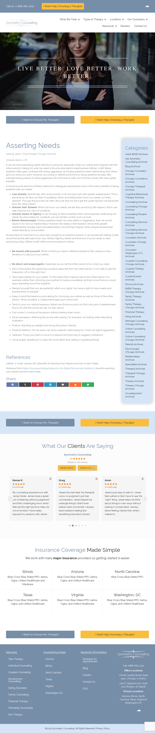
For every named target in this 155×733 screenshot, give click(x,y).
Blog (85, 668)
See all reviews (67, 468)
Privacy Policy (103, 728)
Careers (87, 675)
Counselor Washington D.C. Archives (134, 253)
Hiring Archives (133, 316)
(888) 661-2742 (136, 665)
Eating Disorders (17, 688)
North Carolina (53, 672)
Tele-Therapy (15, 659)
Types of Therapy (93, 19)
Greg (62, 480)
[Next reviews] (144, 498)
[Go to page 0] (70, 525)
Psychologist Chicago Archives (39, 154)
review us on (86, 468)
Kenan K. (18, 480)
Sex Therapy (15, 714)
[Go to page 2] (76, 525)
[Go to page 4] (82, 525)
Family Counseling (18, 694)
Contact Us (140, 26)
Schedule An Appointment (90, 660)
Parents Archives (134, 344)
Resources (108, 26)
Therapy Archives (134, 381)
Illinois (48, 665)
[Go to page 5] (85, 525)
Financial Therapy (134, 312)
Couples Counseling (19, 672)
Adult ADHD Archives (136, 154)
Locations (115, 19)
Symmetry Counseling (77, 454)
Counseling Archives (136, 202)
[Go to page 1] (73, 525)
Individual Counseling (20, 665)
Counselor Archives (135, 237)
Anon (108, 480)
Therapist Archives (135, 368)
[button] (79, 19)
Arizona (49, 659)
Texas (48, 679)
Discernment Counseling (15, 680)
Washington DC (54, 693)
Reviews (125, 26)
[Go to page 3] (79, 525)
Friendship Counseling (20, 707)
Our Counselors (136, 19)
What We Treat (68, 19)
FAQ (85, 688)
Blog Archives (132, 166)
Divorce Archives (134, 284)
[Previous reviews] (10, 498)
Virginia (49, 686)
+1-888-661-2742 (24, 6)
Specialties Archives (136, 364)
